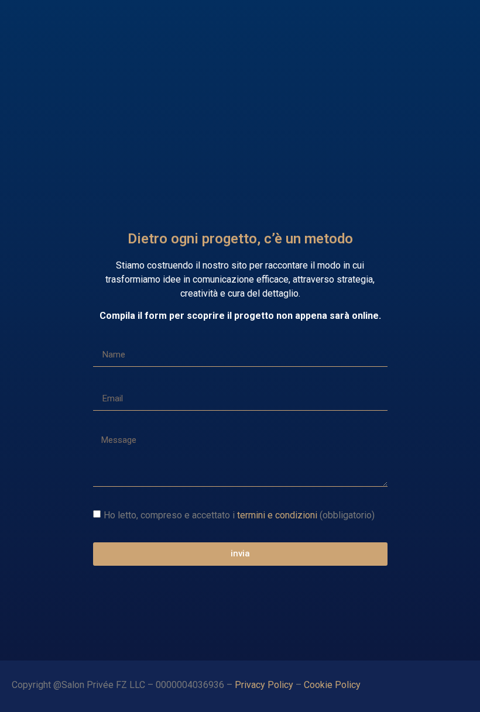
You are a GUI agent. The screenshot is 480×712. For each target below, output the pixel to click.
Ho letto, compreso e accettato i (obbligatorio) (239, 514)
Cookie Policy (333, 684)
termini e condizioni (277, 514)
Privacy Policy (264, 684)
